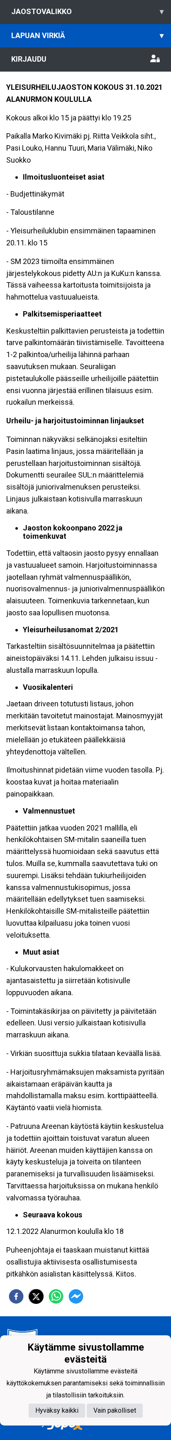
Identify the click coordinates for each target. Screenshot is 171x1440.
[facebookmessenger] (75, 1296)
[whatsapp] (56, 1296)
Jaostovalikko (87, 11)
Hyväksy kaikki (56, 1410)
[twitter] (36, 1296)
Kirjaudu (28, 59)
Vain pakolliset (114, 1410)
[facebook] (16, 1296)
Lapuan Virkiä (87, 35)
